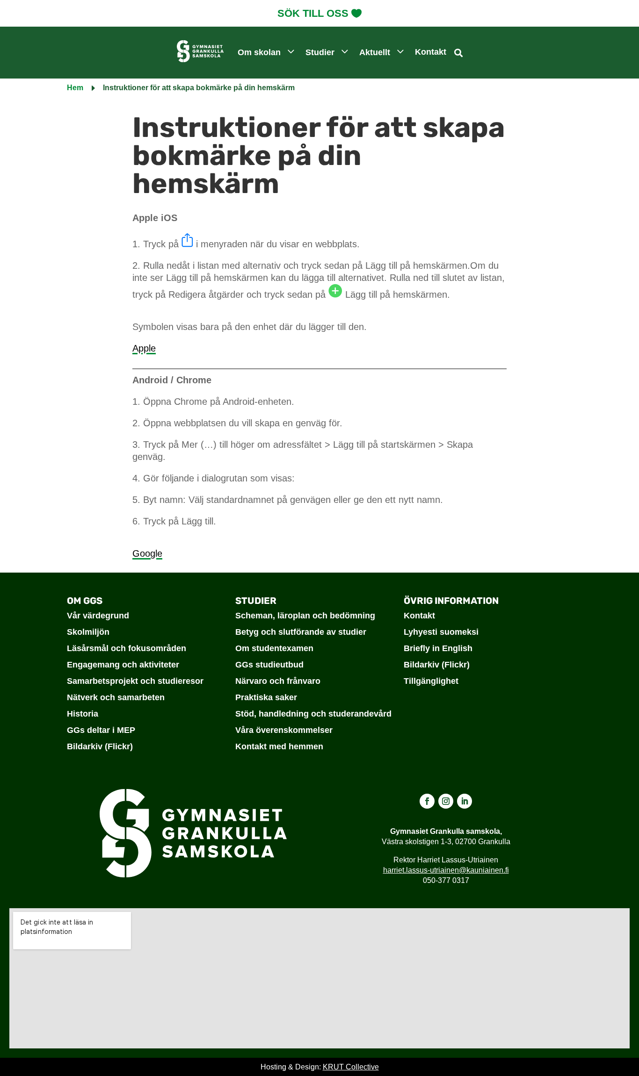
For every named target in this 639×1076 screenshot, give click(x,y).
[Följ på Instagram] (445, 801)
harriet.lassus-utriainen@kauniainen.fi (446, 870)
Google (147, 553)
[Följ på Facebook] (427, 801)
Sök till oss (313, 13)
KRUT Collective (351, 1067)
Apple (144, 348)
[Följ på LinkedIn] (464, 801)
